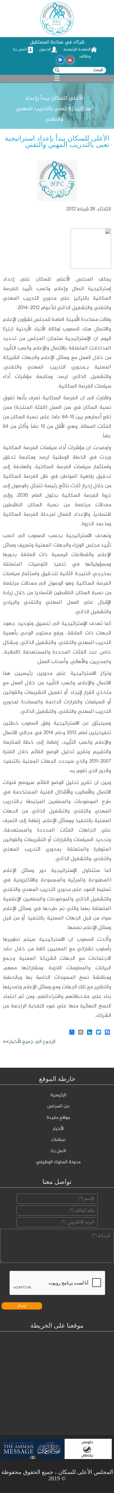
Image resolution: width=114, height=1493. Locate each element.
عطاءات (58, 1140)
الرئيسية (58, 1095)
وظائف (85, 56)
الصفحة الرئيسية (77, 49)
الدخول (45, 49)
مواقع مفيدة (58, 1118)
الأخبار (58, 1129)
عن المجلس (58, 1106)
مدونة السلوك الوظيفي (58, 1162)
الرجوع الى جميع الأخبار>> (29, 1042)
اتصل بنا (20, 49)
